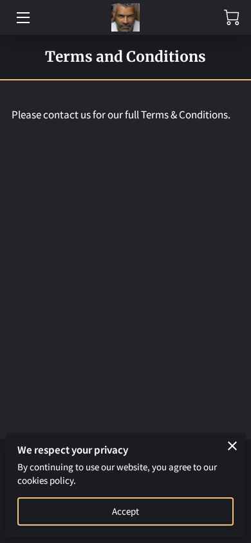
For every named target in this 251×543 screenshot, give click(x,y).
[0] (231, 17)
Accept (126, 511)
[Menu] (22, 17)
